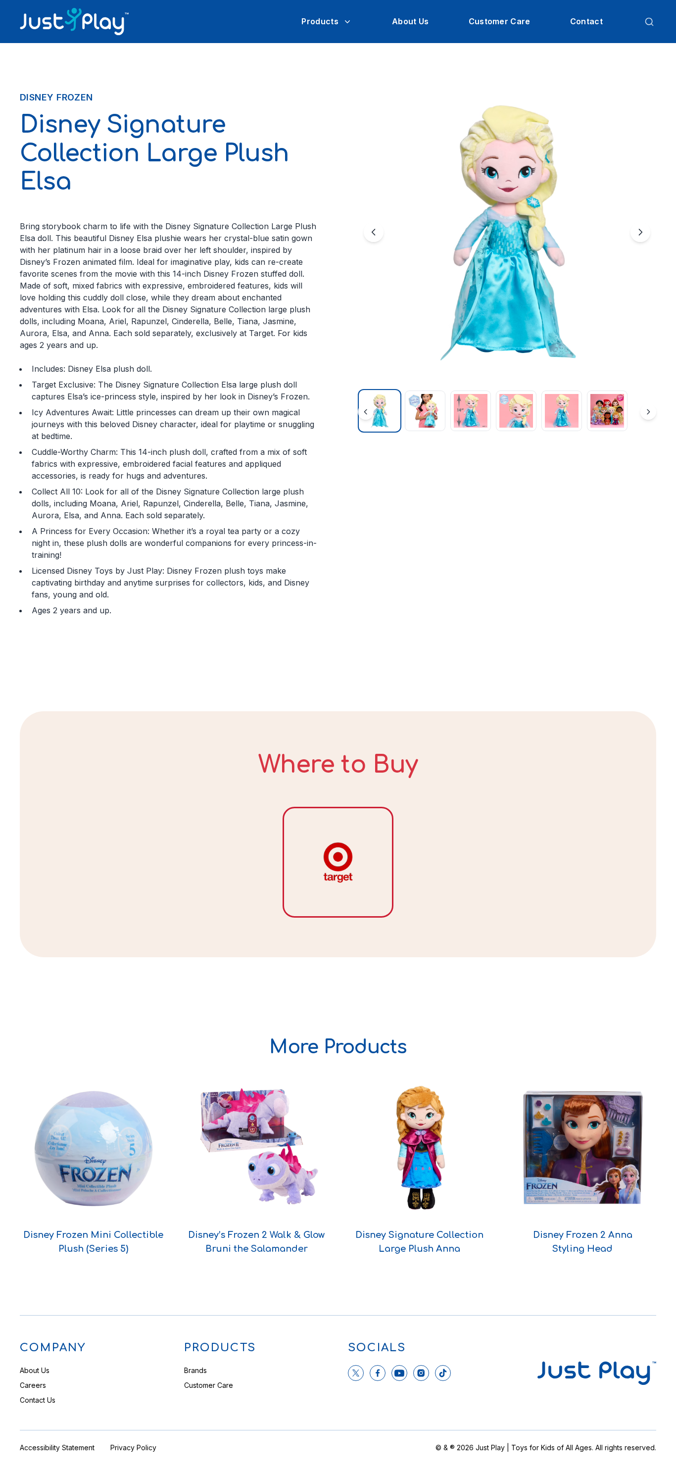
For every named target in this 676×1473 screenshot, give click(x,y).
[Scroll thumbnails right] (648, 412)
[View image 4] (516, 411)
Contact (586, 21)
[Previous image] (374, 232)
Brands (195, 1370)
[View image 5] (561, 411)
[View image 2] (425, 411)
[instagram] (421, 1373)
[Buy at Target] (338, 862)
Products (319, 21)
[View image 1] (379, 411)
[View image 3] (470, 411)
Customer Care (500, 21)
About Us (410, 21)
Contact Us (37, 1400)
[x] (356, 1373)
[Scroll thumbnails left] (366, 412)
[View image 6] (607, 411)
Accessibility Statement (57, 1447)
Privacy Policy (133, 1447)
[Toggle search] (649, 22)
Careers (33, 1385)
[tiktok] (443, 1373)
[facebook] (378, 1373)
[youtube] (399, 1373)
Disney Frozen (56, 97)
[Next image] (640, 232)
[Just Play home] (74, 21)
